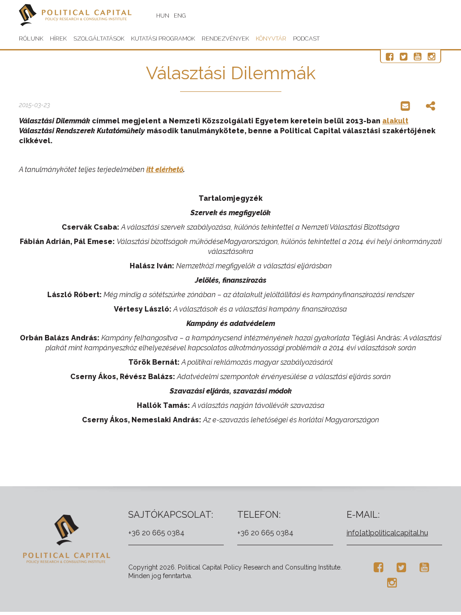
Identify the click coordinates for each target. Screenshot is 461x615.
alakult (395, 121)
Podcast (306, 38)
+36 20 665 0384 (156, 533)
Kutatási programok (163, 38)
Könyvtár (271, 38)
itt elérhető (164, 169)
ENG (180, 15)
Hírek (58, 38)
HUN (162, 15)
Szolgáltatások (98, 38)
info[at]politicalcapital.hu (387, 533)
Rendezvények (225, 38)
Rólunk (31, 38)
